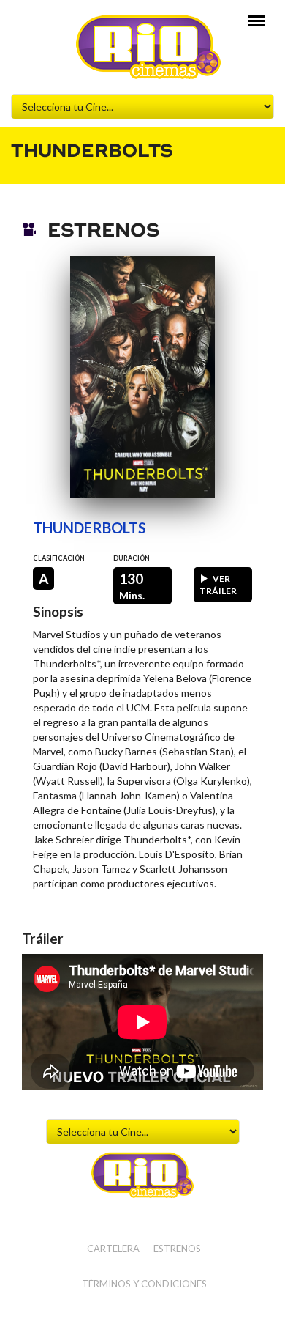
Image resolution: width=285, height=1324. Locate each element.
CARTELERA (113, 1248)
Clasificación (59, 558)
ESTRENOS (177, 1248)
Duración (131, 558)
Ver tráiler (218, 584)
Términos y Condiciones (144, 1284)
